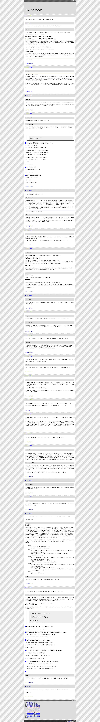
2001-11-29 (26, 587)
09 (30, 702)
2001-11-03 (26, 67)
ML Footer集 (28, 23)
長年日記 (30, 15)
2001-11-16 (26, 433)
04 (27, 703)
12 (33, 702)
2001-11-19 (26, 480)
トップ (70, 0)
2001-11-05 (26, 113)
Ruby (69, 721)
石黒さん (27, 38)
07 (28, 702)
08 (29, 702)
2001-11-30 (26, 686)
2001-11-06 (26, 190)
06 (27, 702)
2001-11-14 (26, 399)
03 (29, 704)
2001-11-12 (26, 356)
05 (28, 703)
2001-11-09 (26, 295)
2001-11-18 (26, 445)
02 (28, 704)
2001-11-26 (26, 513)
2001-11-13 (26, 375)
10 (31, 702)
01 (27, 704)
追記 (75, 0)
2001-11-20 (26, 496)
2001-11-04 (26, 95)
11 (32, 702)
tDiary (71, 720)
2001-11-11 (26, 335)
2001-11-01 (26, 15)
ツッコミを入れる (29, 63)
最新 (73, 0)
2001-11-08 (26, 248)
